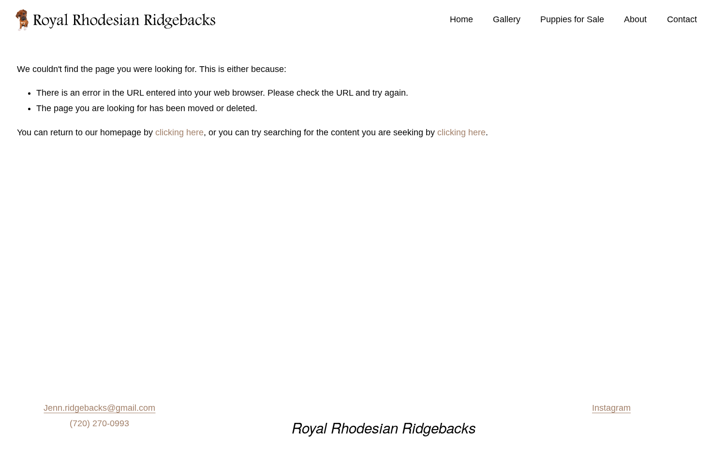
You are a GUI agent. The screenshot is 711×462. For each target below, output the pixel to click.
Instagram (611, 408)
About (635, 19)
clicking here (179, 132)
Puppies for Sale (572, 19)
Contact (682, 19)
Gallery (506, 19)
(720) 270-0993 (99, 423)
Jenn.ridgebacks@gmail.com (99, 408)
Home (461, 19)
